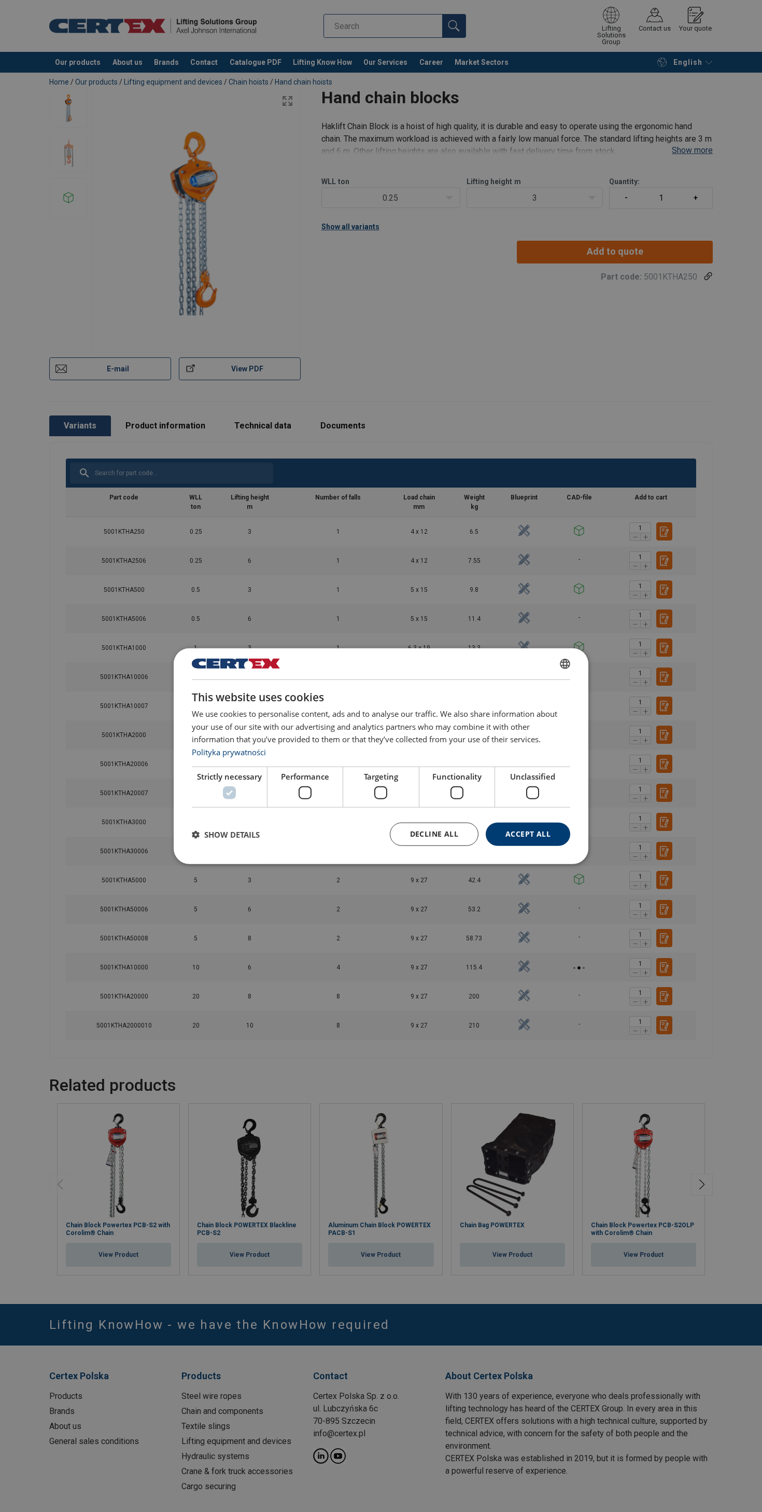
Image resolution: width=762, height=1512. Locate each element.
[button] (226, 834)
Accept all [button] (528, 834)
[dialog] (381, 756)
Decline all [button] (434, 834)
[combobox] (565, 663)
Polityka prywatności (229, 752)
